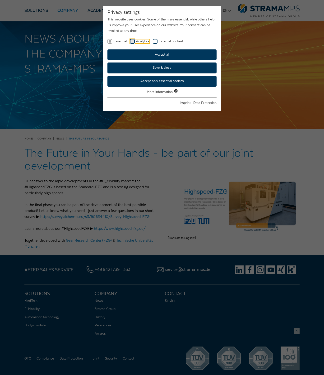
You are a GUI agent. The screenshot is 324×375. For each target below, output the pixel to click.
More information (160, 92)
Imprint (185, 103)
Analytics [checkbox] (142, 41)
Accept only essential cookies (162, 81)
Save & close (162, 68)
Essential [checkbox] (120, 41)
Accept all (162, 55)
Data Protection (205, 103)
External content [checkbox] (171, 41)
